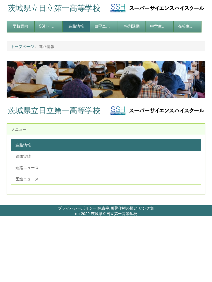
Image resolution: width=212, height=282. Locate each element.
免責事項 (105, 208)
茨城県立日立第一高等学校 (54, 7)
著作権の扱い (125, 208)
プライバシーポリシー (77, 208)
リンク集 (146, 208)
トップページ (22, 46)
